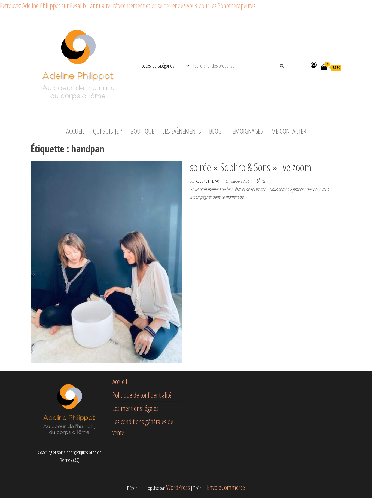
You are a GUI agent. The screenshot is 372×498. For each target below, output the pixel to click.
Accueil (75, 131)
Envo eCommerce (226, 487)
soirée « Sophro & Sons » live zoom (250, 167)
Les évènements (181, 131)
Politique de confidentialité (142, 394)
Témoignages (246, 131)
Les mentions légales (135, 408)
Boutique (142, 131)
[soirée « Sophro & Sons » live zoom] (106, 260)
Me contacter (288, 131)
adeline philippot (208, 181)
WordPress (178, 487)
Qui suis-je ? (107, 131)
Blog (215, 131)
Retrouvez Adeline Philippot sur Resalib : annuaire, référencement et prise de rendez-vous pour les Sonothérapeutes (127, 5)
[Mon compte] (314, 64)
